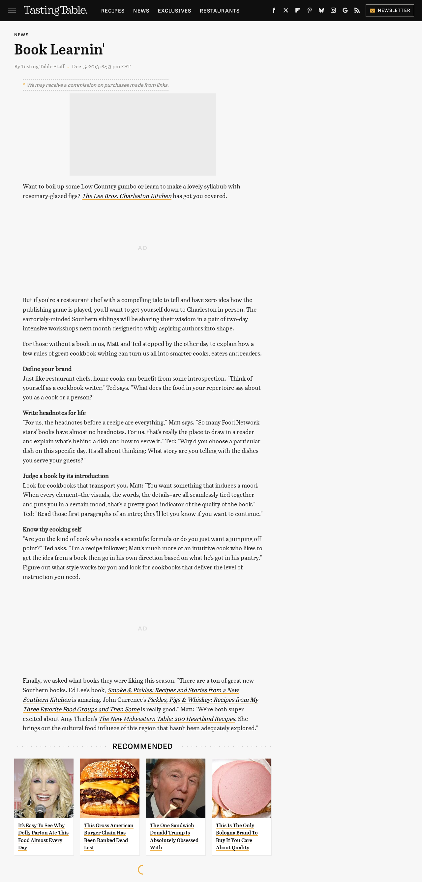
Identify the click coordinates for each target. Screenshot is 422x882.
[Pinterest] (309, 11)
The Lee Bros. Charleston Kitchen (126, 195)
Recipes (113, 10)
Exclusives (174, 10)
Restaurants (220, 10)
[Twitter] (286, 11)
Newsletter (394, 10)
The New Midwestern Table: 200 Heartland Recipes (167, 718)
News (141, 10)
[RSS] (357, 11)
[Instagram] (333, 11)
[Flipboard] (297, 11)
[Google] (345, 11)
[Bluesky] (321, 11)
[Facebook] (274, 11)
